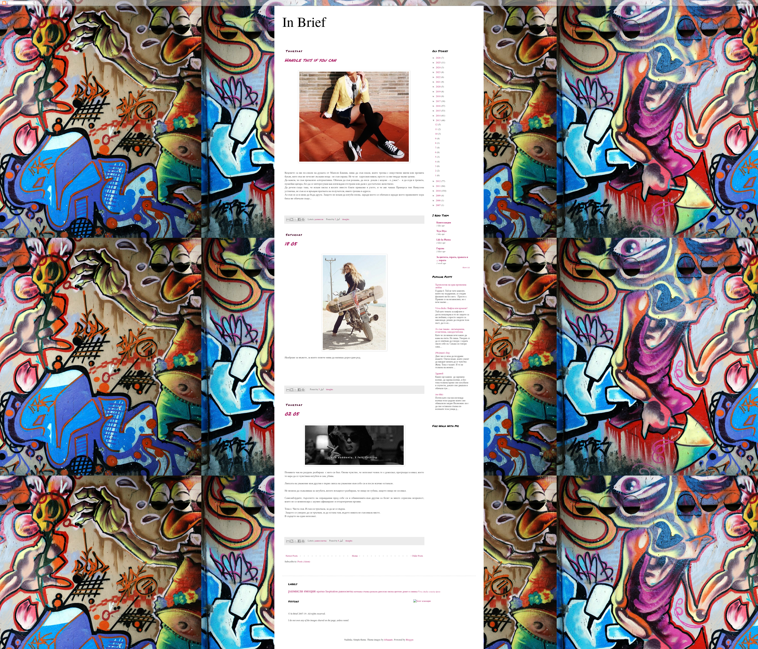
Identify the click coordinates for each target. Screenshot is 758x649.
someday (432, 591)
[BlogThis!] (292, 219)
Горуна (440, 248)
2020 (438, 86)
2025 (438, 62)
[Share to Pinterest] (303, 219)
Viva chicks (423, 591)
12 (436, 124)
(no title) (439, 394)
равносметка (320, 540)
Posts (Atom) (303, 561)
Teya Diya (441, 231)
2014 (438, 115)
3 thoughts (326, 389)
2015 (438, 110)
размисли (319, 219)
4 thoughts (345, 540)
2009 (438, 195)
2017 (438, 101)
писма (391, 591)
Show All (466, 267)
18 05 (290, 243)
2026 (438, 57)
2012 (438, 181)
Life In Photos (443, 239)
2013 (438, 120)
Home (355, 555)
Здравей (439, 373)
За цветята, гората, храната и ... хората (452, 258)
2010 (438, 190)
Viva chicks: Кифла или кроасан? (451, 308)
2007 (438, 205)
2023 (438, 72)
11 (436, 129)
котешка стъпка (361, 591)
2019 (438, 91)
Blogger (409, 639)
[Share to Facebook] (299, 219)
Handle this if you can (310, 59)
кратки (321, 591)
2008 (438, 200)
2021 (438, 81)
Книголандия (443, 222)
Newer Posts (292, 555)
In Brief (304, 21)
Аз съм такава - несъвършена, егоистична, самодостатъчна (450, 330)
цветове (398, 591)
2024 (438, 67)
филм (438, 591)
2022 (438, 77)
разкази (373, 591)
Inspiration (332, 591)
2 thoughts (342, 219)
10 (436, 133)
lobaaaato (388, 639)
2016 (438, 105)
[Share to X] (295, 219)
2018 (438, 96)
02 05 (292, 413)
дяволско (382, 591)
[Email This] (288, 219)
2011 (438, 185)
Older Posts (417, 555)
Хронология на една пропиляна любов (450, 286)
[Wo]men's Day (442, 352)
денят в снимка (409, 591)
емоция (310, 590)
